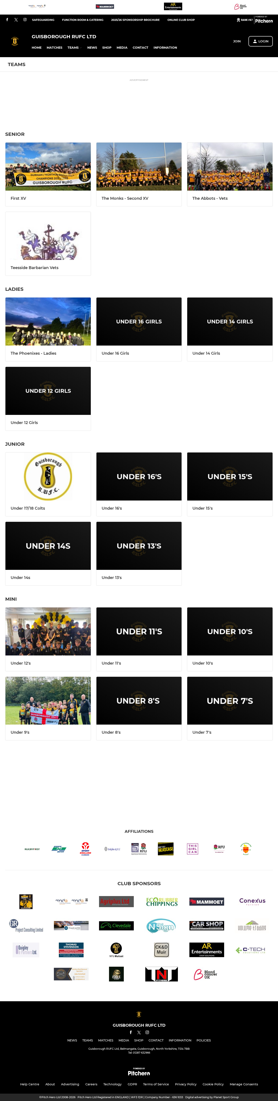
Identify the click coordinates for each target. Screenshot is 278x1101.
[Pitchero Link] (264, 21)
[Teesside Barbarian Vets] (48, 236)
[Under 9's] (48, 701)
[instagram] (25, 20)
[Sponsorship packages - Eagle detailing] (116, 975)
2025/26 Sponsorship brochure (135, 20)
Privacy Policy (186, 1084)
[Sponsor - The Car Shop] (206, 926)
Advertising (70, 1084)
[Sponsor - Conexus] (252, 902)
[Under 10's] (230, 631)
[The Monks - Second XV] (139, 167)
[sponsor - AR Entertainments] (173, 7)
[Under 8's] (139, 701)
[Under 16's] (139, 476)
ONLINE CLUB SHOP (181, 20)
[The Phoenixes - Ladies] (48, 322)
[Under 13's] (139, 546)
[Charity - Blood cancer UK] (241, 7)
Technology (112, 1084)
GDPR (132, 1084)
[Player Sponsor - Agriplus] (116, 902)
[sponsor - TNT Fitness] (161, 975)
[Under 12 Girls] (48, 391)
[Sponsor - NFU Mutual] (116, 951)
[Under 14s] (48, 546)
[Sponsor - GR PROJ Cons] (26, 926)
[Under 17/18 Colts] (48, 476)
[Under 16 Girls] (139, 322)
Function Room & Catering (82, 20)
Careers (91, 1084)
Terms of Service (156, 1084)
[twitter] (16, 20)
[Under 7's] (230, 701)
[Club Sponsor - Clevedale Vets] (116, 926)
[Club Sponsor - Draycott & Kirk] (71, 926)
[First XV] (48, 167)
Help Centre (29, 1084)
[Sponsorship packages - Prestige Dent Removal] (71, 975)
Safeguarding (43, 20)
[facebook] (7, 20)
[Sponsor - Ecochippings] (161, 902)
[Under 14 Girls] (230, 322)
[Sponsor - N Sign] (161, 926)
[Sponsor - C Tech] (252, 951)
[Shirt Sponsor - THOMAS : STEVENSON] (71, 951)
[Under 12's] (48, 631)
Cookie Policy (213, 1084)
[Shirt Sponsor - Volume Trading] (252, 926)
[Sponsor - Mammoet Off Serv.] (105, 7)
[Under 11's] (139, 631)
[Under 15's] (230, 476)
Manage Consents (244, 1084)
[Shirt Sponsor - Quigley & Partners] (26, 951)
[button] (36, 47)
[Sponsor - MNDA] (37, 7)
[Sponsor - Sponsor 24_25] (26, 902)
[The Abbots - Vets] (230, 167)
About (50, 1084)
